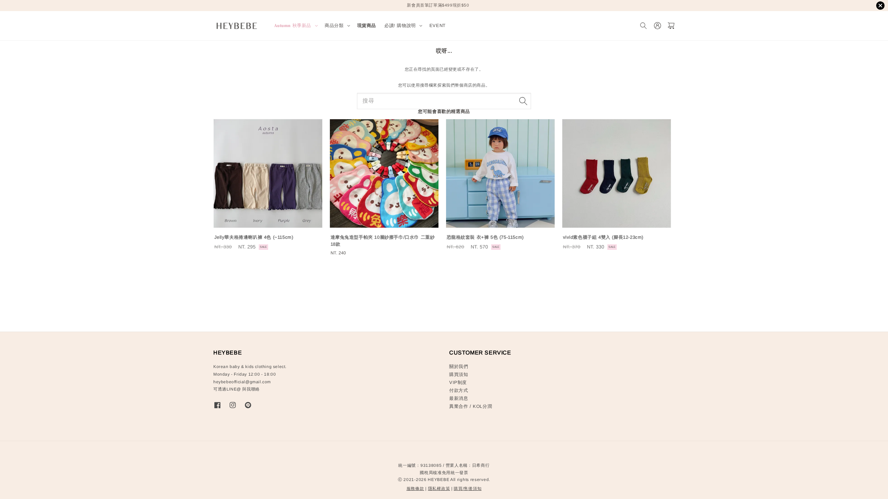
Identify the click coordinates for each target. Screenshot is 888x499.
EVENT (437, 25)
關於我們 (458, 366)
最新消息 (458, 398)
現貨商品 (366, 25)
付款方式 (458, 390)
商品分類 (334, 25)
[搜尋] (523, 100)
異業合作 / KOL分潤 (470, 406)
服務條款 (415, 488)
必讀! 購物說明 (400, 25)
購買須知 (458, 374)
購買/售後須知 (467, 488)
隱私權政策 (439, 488)
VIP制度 (458, 382)
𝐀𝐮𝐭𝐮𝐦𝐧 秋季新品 (292, 25)
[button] (643, 26)
